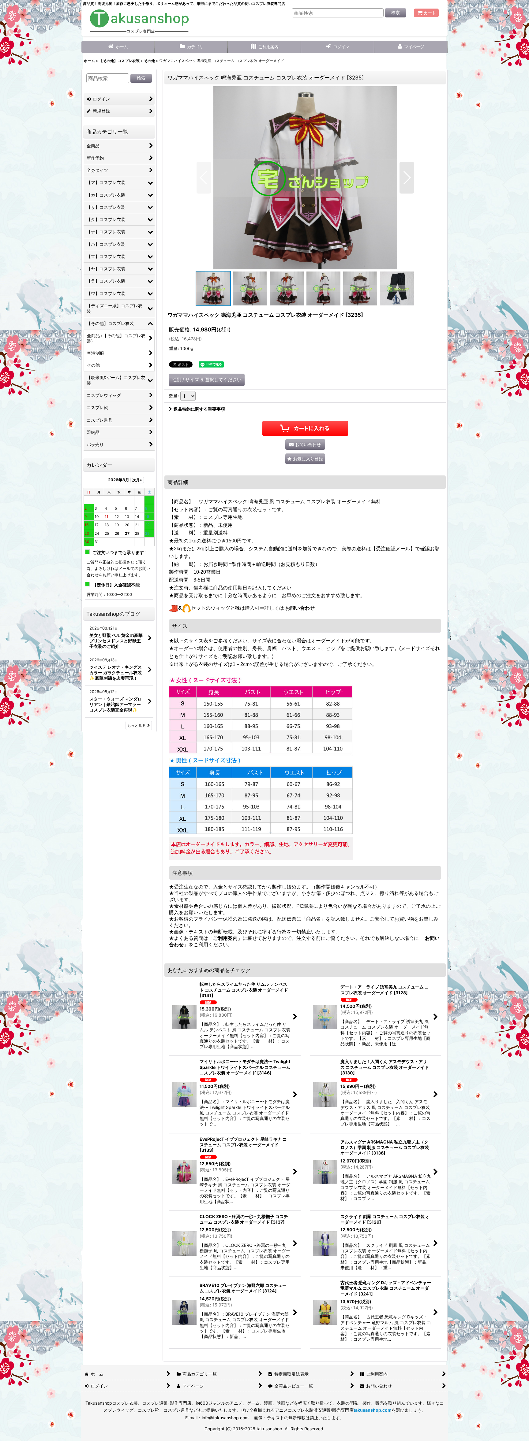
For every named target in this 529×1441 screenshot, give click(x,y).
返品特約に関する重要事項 (199, 409)
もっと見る (136, 725)
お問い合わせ (300, 608)
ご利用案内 (225, 938)
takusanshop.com (373, 1410)
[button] (204, 178)
